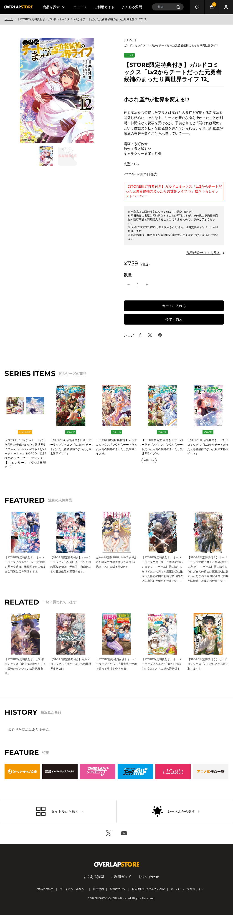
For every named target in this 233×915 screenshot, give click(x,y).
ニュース (80, 7)
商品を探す (51, 7)
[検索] (178, 6)
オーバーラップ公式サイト (187, 889)
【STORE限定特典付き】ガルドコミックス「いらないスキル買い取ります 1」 (207, 664)
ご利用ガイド (104, 7)
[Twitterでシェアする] (150, 335)
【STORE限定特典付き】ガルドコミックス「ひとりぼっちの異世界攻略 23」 (70, 664)
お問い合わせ (148, 877)
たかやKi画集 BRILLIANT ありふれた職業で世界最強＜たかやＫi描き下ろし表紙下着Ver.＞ (116, 562)
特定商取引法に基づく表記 (148, 889)
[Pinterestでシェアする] (160, 335)
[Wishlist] (197, 7)
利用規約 (98, 889)
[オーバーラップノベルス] (60, 771)
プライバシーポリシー (73, 889)
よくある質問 (132, 7)
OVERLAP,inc (117, 898)
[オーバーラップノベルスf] (97, 771)
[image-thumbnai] (46, 156)
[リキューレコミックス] (173, 771)
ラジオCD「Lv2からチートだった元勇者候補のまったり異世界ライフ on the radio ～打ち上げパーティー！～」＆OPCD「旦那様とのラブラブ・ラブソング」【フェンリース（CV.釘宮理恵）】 (25, 453)
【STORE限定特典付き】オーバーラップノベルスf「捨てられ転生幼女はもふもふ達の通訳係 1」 (162, 664)
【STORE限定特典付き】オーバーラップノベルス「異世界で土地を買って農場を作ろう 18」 (116, 664)
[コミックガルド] (135, 771)
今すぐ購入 (173, 319)
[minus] (128, 284)
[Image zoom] (57, 90)
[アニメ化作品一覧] (210, 771)
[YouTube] (124, 833)
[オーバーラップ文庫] (22, 771)
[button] (174, 305)
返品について (45, 889)
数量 (128, 274)
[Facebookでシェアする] (140, 335)
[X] (109, 833)
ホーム (9, 19)
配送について (118, 889)
